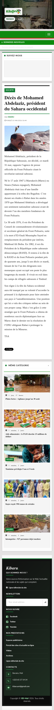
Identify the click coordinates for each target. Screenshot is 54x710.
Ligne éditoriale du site (18, 588)
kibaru (11, 117)
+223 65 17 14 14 (19, 680)
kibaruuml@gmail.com (21, 686)
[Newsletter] (45, 602)
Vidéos (8, 651)
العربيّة (20, 19)
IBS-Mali (25, 698)
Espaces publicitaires (14, 640)
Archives (9, 656)
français (10, 19)
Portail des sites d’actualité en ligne (20, 645)
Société (10, 90)
